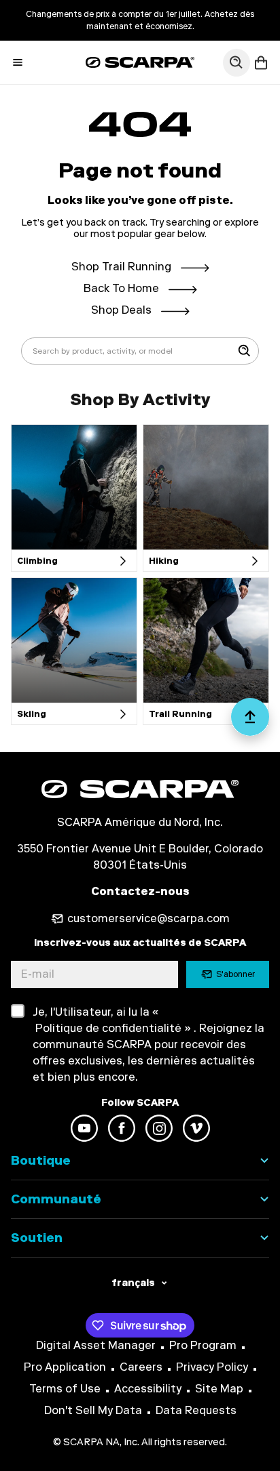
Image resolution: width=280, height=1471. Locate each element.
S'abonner (235, 974)
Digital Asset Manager (96, 1345)
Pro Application (65, 1367)
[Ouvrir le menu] (17, 62)
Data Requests (196, 1410)
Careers (141, 1367)
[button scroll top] (250, 722)
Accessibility (147, 1388)
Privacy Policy (212, 1367)
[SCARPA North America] (140, 62)
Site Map (219, 1388)
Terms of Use (65, 1388)
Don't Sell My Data (93, 1410)
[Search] (245, 351)
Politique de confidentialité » (112, 1028)
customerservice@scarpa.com (148, 918)
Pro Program (203, 1345)
